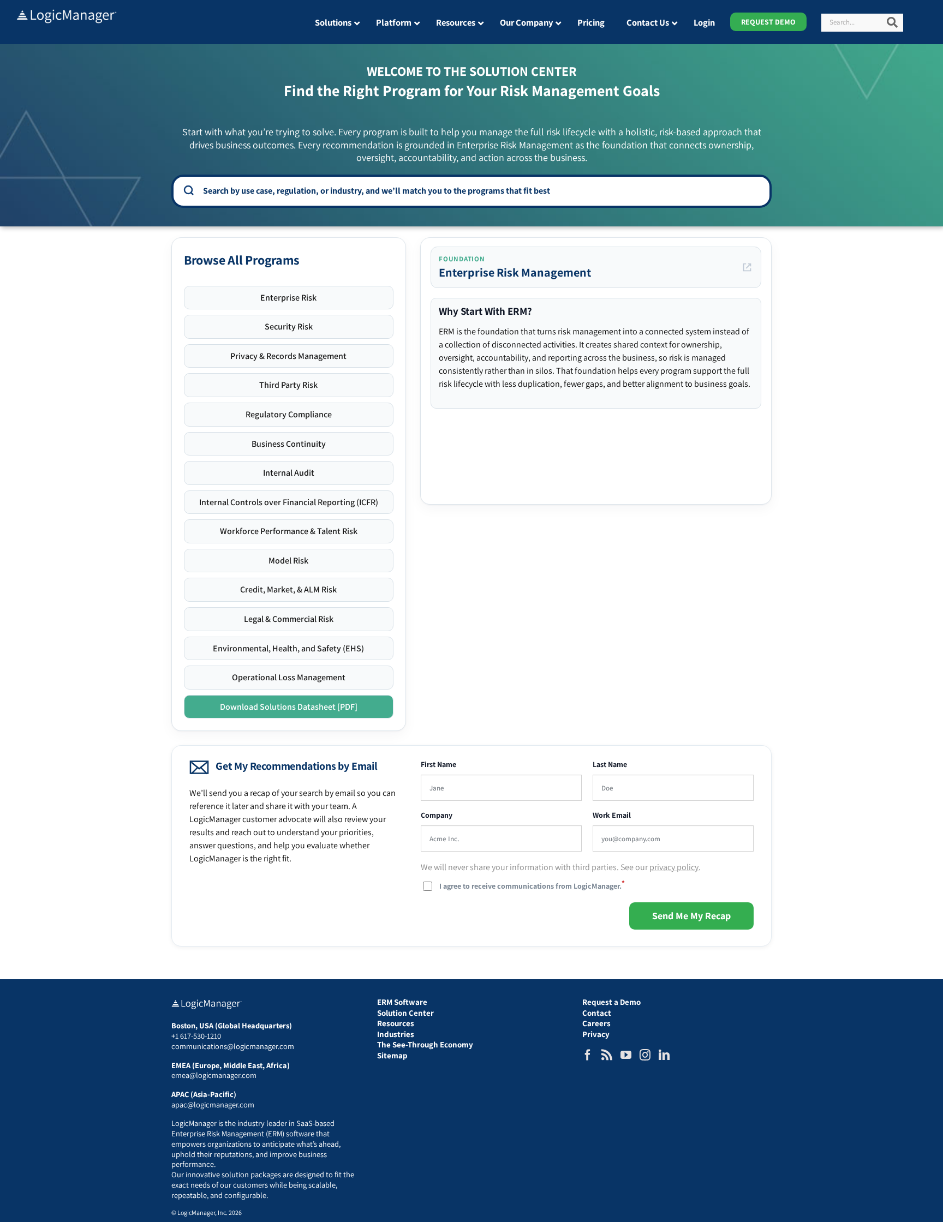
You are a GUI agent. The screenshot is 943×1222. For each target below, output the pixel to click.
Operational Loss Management (288, 677)
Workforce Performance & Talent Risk (288, 531)
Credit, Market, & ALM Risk (288, 589)
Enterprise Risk (288, 297)
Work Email (612, 815)
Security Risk (289, 326)
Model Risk (288, 560)
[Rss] (606, 1055)
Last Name (610, 764)
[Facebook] (587, 1055)
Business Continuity (289, 444)
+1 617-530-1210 (196, 1036)
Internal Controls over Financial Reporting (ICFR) (288, 502)
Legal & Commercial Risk (288, 619)
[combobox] (479, 190)
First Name (438, 764)
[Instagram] (645, 1055)
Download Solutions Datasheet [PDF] (288, 706)
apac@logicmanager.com (212, 1104)
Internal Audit (288, 472)
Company (436, 815)
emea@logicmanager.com (213, 1075)
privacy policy (674, 867)
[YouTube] (625, 1055)
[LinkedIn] (664, 1055)
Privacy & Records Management (288, 356)
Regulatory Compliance (289, 414)
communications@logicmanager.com (232, 1046)
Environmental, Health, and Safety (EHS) (288, 648)
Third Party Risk (288, 385)
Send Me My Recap (691, 915)
